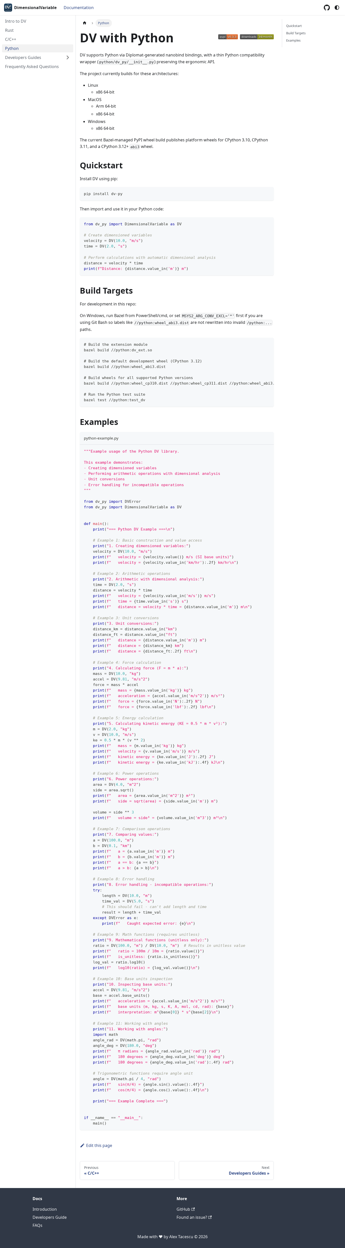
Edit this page (99, 1145)
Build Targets (296, 33)
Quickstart (294, 25)
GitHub (183, 1209)
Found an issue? (192, 1217)
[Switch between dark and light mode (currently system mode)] (337, 8)
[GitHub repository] (327, 8)
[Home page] (84, 23)
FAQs (37, 1225)
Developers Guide (50, 1217)
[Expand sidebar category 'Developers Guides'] (67, 57)
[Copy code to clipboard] (267, 193)
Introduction (45, 1209)
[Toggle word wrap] (258, 344)
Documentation (79, 7)
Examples (293, 40)
